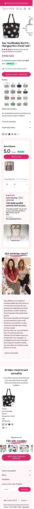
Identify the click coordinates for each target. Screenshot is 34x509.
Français (23, 500)
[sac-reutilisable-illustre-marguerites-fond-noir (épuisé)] (7, 85)
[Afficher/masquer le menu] (29, 9)
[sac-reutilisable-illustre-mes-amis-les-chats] (13, 91)
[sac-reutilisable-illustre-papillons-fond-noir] (25, 91)
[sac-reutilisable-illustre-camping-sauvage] (19, 91)
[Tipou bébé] (8, 8)
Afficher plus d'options (9, 109)
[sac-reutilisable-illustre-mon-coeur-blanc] (19, 85)
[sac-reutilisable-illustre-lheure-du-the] (25, 85)
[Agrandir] (11, 26)
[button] (32, 3)
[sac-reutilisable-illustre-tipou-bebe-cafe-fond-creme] (25, 97)
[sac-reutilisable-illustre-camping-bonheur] (7, 103)
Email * (6, 489)
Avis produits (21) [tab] (9, 179)
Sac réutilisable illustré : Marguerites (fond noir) (16, 44)
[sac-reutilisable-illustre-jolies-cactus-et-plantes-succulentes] (7, 91)
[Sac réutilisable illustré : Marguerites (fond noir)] (9, 398)
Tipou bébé (25, 507)
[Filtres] (7, 184)
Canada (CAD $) (12, 500)
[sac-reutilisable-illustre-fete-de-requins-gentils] (19, 97)
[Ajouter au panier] (13, 404)
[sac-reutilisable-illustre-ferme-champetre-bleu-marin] (19, 103)
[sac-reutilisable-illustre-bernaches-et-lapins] (25, 103)
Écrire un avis (16, 157)
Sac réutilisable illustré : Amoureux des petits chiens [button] (14, 219)
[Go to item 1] (9, 166)
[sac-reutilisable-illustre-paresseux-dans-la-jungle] (13, 103)
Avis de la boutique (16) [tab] (23, 179)
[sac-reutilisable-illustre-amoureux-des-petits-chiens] (7, 97)
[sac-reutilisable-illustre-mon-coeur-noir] (13, 97)
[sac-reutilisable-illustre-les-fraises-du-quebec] (13, 85)
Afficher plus (15, 240)
